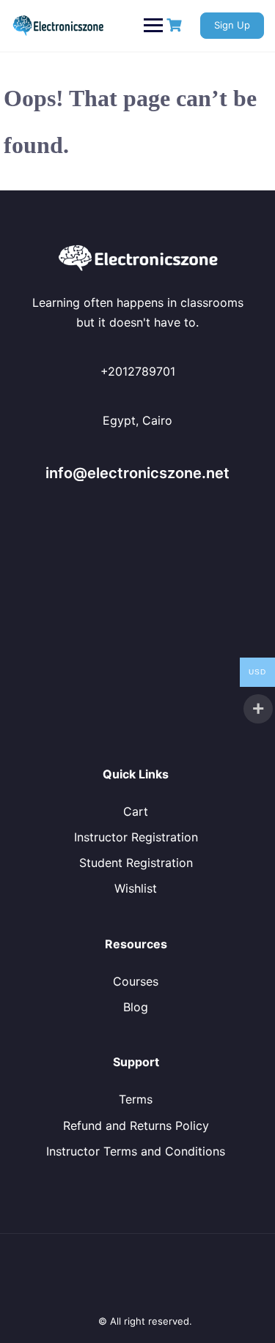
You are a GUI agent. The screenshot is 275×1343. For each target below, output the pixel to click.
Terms (136, 1099)
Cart (135, 811)
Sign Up (232, 25)
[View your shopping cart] (176, 25)
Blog (135, 1007)
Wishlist (135, 888)
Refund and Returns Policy (136, 1125)
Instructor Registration (136, 837)
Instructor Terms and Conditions (135, 1151)
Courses (135, 981)
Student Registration (136, 862)
